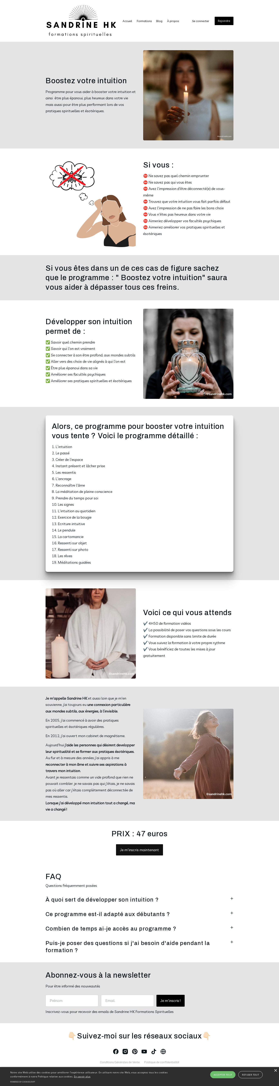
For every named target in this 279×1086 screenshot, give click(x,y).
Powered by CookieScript (22, 1081)
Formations (144, 21)
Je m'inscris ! (171, 1000)
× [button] (275, 1070)
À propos (173, 21)
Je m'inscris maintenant (139, 850)
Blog (159, 21)
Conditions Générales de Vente (120, 1062)
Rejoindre (224, 21)
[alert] (139, 1076)
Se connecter (200, 21)
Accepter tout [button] (223, 1074)
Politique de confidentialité (161, 1062)
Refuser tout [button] (250, 1074)
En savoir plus (82, 1076)
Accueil (127, 21)
